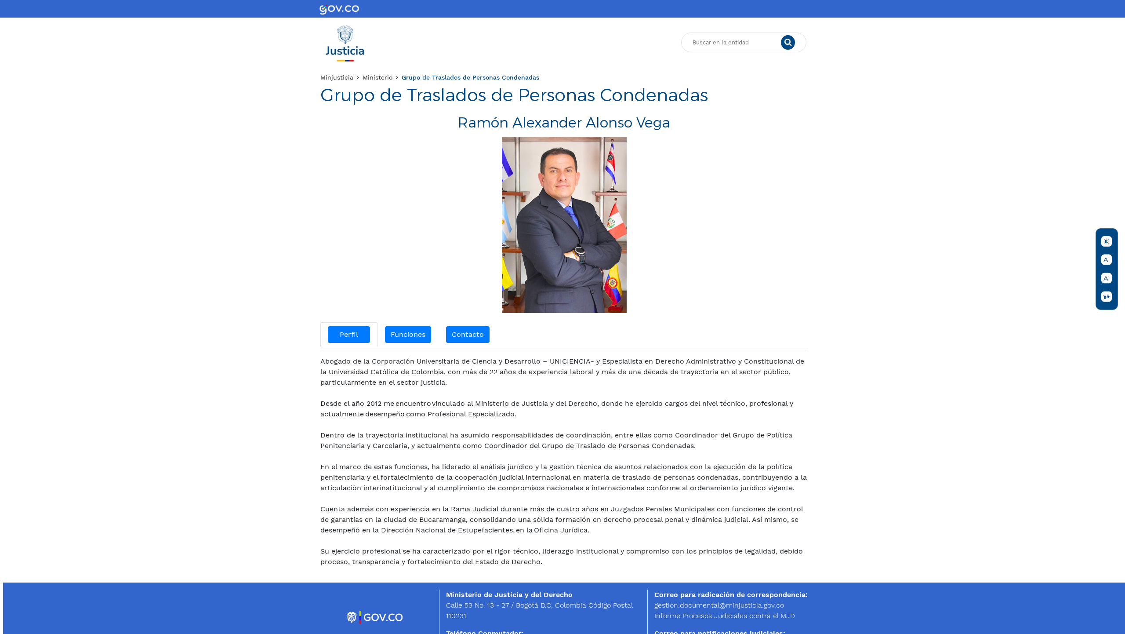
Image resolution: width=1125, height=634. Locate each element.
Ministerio (377, 77)
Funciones (408, 334)
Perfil (349, 334)
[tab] (348, 334)
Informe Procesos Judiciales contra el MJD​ (724, 616)
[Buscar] (788, 42)
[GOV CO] (339, 8)
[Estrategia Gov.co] (375, 616)
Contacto (468, 334)
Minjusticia (336, 77)
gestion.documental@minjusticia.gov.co (719, 605)
